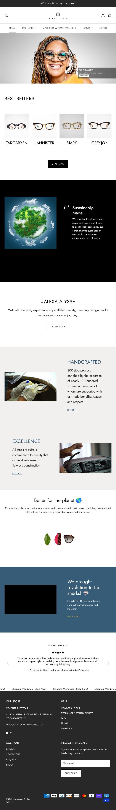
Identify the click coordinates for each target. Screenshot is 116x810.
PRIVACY (10, 749)
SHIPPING (66, 728)
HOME (12, 28)
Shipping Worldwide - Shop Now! (55, 689)
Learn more (58, 326)
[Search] (6, 15)
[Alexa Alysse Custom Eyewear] (58, 15)
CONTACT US (13, 754)
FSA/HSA (11, 759)
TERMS (64, 723)
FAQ (63, 718)
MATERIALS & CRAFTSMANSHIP (59, 28)
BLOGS (10, 764)
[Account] (102, 15)
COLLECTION (29, 28)
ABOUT (103, 28)
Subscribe (71, 773)
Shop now (58, 164)
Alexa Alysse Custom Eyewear (18, 800)
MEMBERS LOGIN (70, 708)
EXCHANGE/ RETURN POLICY (77, 713)
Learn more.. (74, 616)
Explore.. (72, 410)
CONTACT (88, 28)
